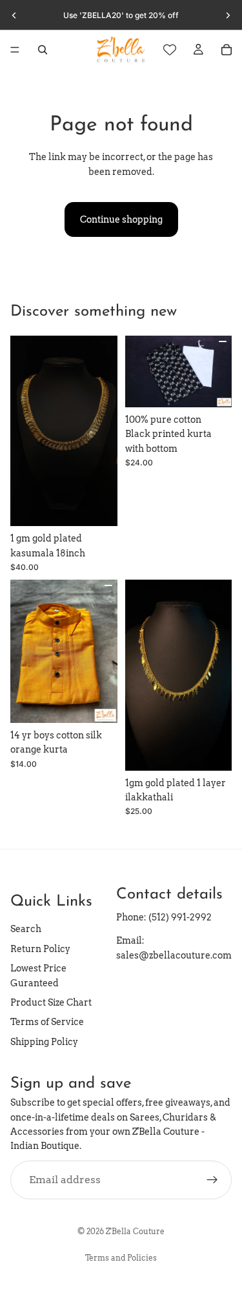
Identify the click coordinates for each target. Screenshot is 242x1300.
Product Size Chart (51, 1002)
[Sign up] (212, 1179)
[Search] (42, 50)
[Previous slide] (14, 15)
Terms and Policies (121, 1258)
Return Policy (40, 948)
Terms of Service (47, 1022)
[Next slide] (228, 15)
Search (25, 929)
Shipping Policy (44, 1041)
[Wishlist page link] (169, 49)
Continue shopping (121, 219)
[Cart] (226, 50)
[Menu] (15, 50)
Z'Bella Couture (135, 1231)
